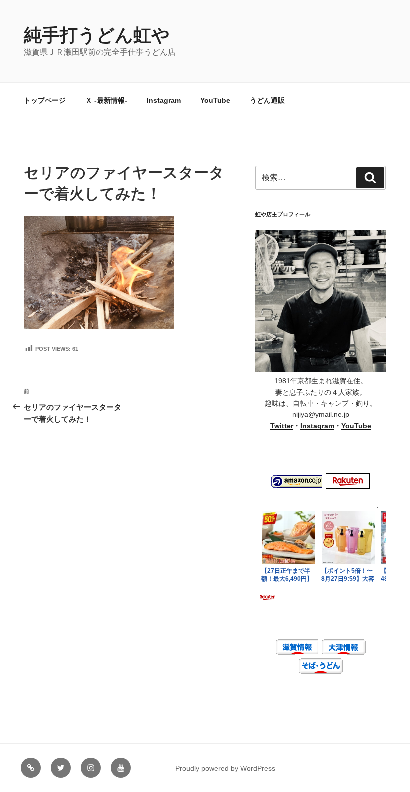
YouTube (215, 100)
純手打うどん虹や (97, 35)
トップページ (45, 100)
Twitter (282, 426)
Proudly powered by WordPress (226, 768)
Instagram (164, 100)
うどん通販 (267, 100)
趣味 (272, 403)
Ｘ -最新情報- (107, 100)
